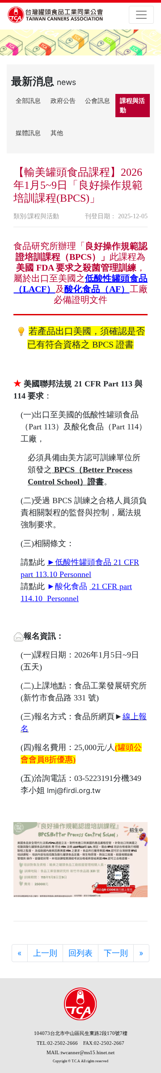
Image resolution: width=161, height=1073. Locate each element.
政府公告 (63, 101)
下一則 (116, 953)
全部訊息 (28, 101)
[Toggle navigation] (141, 15)
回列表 (80, 953)
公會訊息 (97, 101)
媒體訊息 (28, 133)
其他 (57, 133)
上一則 (45, 953)
